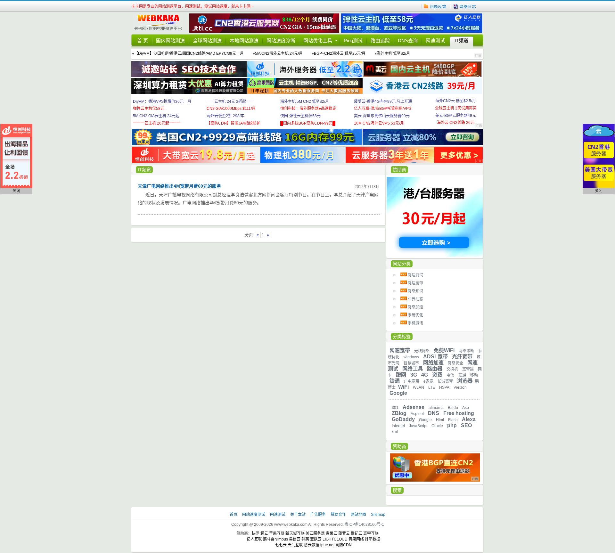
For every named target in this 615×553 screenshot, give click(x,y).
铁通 (395, 381)
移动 (474, 375)
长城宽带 (445, 381)
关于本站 (298, 514)
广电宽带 (411, 381)
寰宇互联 (371, 533)
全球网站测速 (207, 40)
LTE (431, 387)
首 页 (142, 40)
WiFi (403, 387)
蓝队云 (316, 539)
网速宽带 (415, 283)
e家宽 (428, 381)
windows (411, 357)
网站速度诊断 (280, 40)
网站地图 (358, 514)
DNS (433, 413)
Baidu (453, 407)
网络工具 (412, 368)
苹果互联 (276, 533)
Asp (465, 407)
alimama (436, 407)
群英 (305, 539)
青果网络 (356, 539)
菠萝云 (344, 533)
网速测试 (435, 40)
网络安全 (455, 363)
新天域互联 (295, 533)
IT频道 (461, 40)
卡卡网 (160, 23)
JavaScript (418, 426)
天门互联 (295, 545)
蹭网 (401, 375)
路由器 (434, 368)
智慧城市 (411, 363)
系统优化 (415, 315)
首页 (234, 514)
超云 (264, 533)
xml (395, 431)
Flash (453, 420)
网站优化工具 (317, 40)
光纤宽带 (462, 356)
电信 (450, 375)
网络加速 (415, 307)
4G (424, 375)
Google (398, 393)
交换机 (452, 369)
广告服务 (318, 514)
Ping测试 (353, 40)
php (452, 425)
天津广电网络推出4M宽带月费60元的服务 (179, 186)
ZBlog (399, 413)
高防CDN (343, 545)
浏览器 (464, 381)
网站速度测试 (254, 514)
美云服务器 (315, 533)
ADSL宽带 (435, 356)
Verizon (460, 387)
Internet (398, 426)
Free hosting (458, 413)
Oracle (437, 426)
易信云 (294, 539)
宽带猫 (468, 369)
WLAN (418, 387)
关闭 (16, 191)
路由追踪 (380, 40)
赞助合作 (338, 514)
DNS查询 (408, 40)
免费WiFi (444, 350)
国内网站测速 (170, 40)
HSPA (444, 387)
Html (440, 420)
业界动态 (415, 299)
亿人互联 (254, 539)
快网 (255, 533)
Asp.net (417, 413)
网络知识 (415, 291)
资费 (437, 375)
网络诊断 (466, 351)
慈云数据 (311, 545)
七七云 (281, 545)
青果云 (331, 533)
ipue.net (327, 545)
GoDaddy (403, 419)
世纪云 (356, 533)
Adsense (413, 407)
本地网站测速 (244, 40)
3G (413, 375)
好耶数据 (372, 539)
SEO (466, 425)
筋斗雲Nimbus (275, 539)
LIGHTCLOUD (335, 539)
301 (395, 407)
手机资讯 (415, 323)
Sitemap (378, 514)
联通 (462, 375)
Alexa (469, 419)
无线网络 (422, 351)
